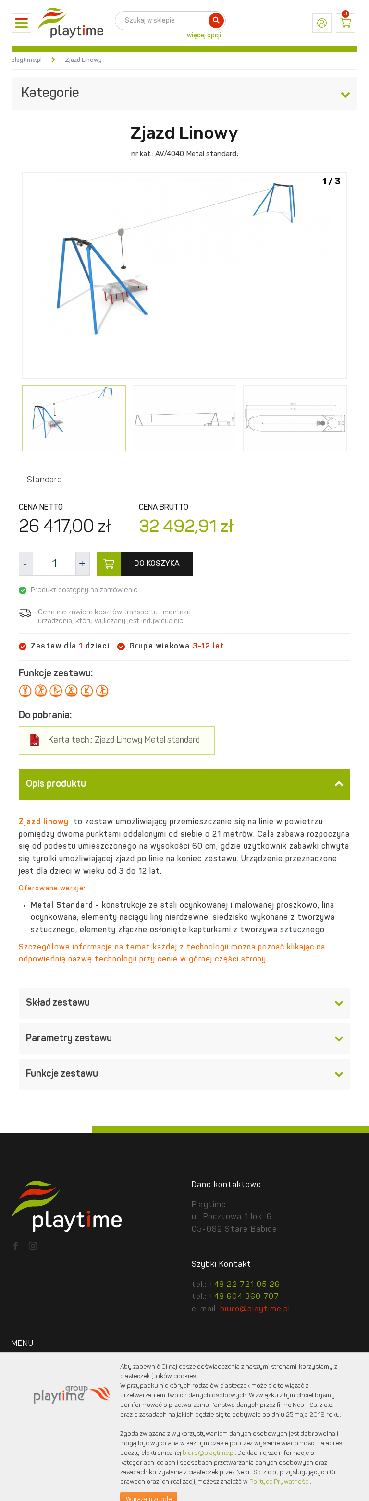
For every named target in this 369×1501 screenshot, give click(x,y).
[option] (184, 277)
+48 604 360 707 (244, 1297)
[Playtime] (70, 23)
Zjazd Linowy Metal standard (124, 740)
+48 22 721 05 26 (244, 1285)
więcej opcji (204, 35)
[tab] (184, 784)
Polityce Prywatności (279, 1482)
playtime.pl (27, 60)
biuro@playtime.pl (255, 1309)
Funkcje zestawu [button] (62, 1074)
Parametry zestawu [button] (69, 1039)
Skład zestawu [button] (58, 1003)
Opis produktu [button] (56, 784)
